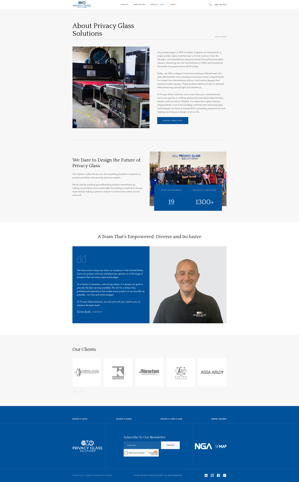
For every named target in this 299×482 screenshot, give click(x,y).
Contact (173, 4)
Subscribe (170, 445)
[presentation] (75, 391)
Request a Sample (124, 419)
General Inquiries (219, 419)
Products (124, 4)
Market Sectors (139, 4)
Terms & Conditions (94, 475)
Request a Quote (79, 419)
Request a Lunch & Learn (171, 419)
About (162, 4)
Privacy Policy (78, 475)
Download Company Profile (173, 120)
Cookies (108, 475)
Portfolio (154, 4)
